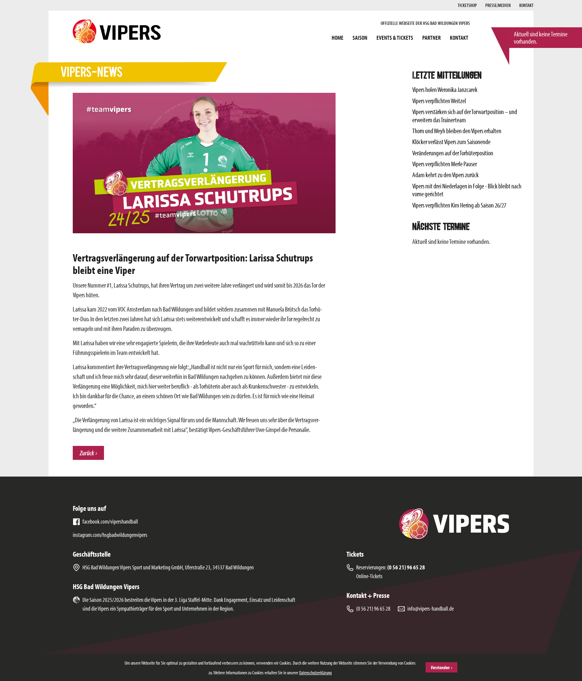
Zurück (87, 453)
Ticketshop (467, 5)
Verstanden (440, 667)
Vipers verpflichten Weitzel (439, 100)
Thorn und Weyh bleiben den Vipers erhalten (456, 130)
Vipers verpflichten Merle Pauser (444, 164)
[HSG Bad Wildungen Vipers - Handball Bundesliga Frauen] (117, 31)
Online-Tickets (369, 576)
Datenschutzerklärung (315, 672)
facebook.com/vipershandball (110, 521)
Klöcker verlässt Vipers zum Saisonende (451, 141)
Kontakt (526, 5)
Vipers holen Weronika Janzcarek (444, 89)
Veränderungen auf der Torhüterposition (452, 153)
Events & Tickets (394, 37)
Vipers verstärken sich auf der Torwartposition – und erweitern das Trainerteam (464, 115)
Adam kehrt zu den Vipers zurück (445, 174)
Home (337, 37)
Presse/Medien (498, 5)
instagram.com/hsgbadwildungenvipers (110, 534)
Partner (431, 37)
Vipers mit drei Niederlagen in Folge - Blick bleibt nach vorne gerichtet (466, 190)
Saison (360, 37)
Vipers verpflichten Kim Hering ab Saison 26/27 (459, 205)
